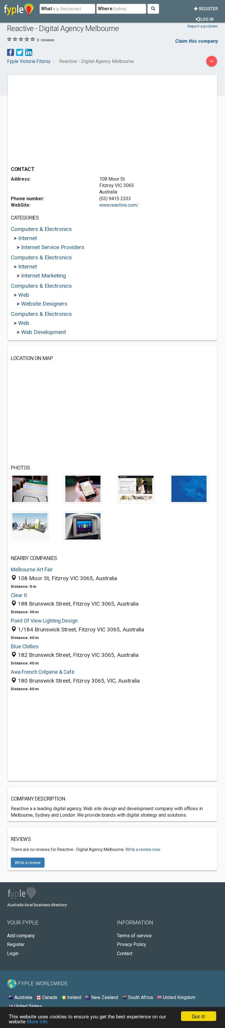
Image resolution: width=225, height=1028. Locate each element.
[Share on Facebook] (10, 52)
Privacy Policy (131, 944)
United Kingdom (178, 997)
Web (23, 295)
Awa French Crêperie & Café (42, 672)
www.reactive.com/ (119, 205)
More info (37, 1021)
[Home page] (19, 8)
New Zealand (104, 997)
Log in (207, 19)
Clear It (19, 595)
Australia (22, 997)
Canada (49, 997)
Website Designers (44, 303)
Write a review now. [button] (143, 849)
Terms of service (134, 935)
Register (208, 8)
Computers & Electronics (41, 229)
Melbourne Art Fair (32, 570)
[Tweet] (19, 52)
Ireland (73, 997)
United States (27, 1006)
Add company (21, 935)
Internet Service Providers (52, 247)
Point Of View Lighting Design (44, 621)
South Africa (140, 997)
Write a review (28, 862)
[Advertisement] (60, 119)
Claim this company (196, 41)
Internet (27, 238)
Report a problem (203, 26)
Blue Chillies (25, 647)
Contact (124, 953)
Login (12, 953)
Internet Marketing (43, 275)
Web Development (43, 332)
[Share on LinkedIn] (28, 52)
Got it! (198, 1016)
